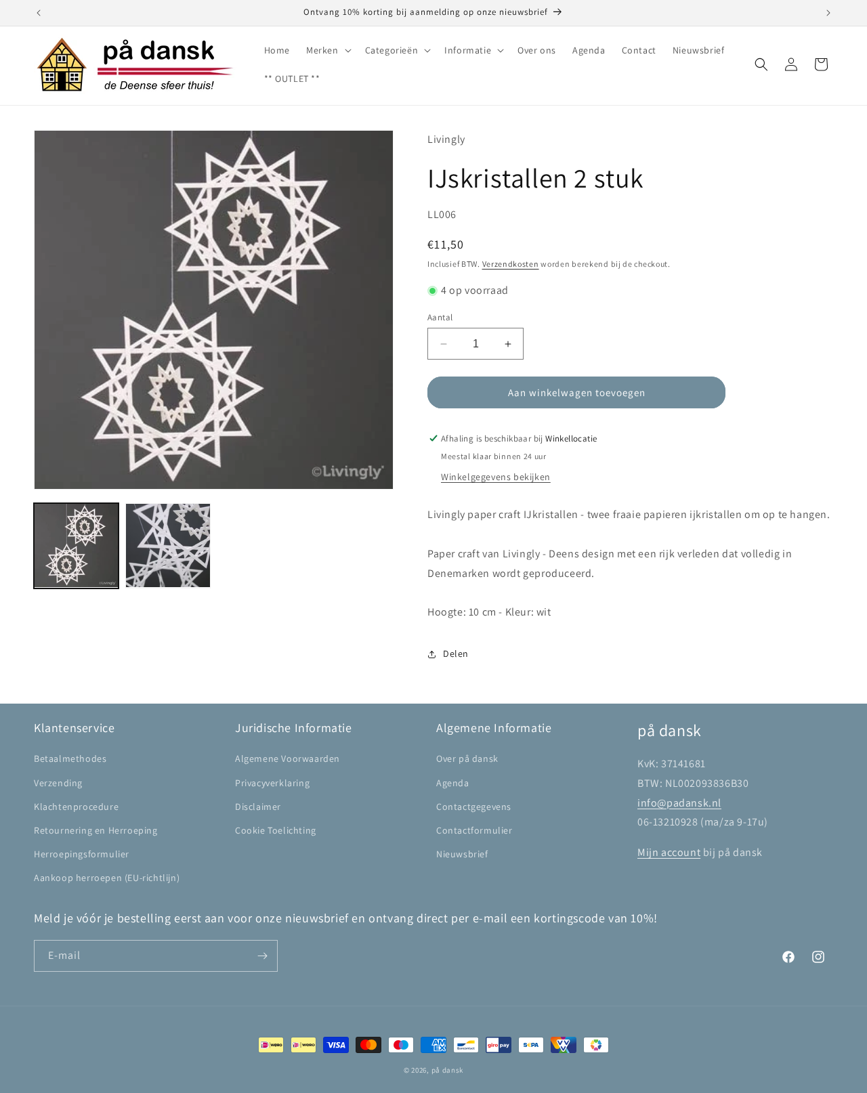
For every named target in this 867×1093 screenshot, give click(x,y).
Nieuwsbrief (462, 854)
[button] (327, 50)
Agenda (452, 783)
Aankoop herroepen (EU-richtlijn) (106, 878)
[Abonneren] (262, 956)
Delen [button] (456, 653)
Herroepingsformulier (81, 854)
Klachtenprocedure (76, 806)
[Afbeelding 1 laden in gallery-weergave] (76, 545)
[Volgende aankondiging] (828, 13)
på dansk (447, 1070)
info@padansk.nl (679, 803)
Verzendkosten (510, 264)
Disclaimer (258, 806)
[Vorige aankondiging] (39, 13)
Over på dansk (467, 758)
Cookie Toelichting (275, 830)
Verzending (58, 783)
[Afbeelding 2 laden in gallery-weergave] (167, 545)
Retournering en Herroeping (96, 830)
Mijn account (668, 852)
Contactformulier (474, 830)
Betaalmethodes (70, 758)
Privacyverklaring (272, 783)
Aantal (439, 317)
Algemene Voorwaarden (287, 758)
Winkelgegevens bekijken (496, 477)
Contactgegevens (473, 806)
